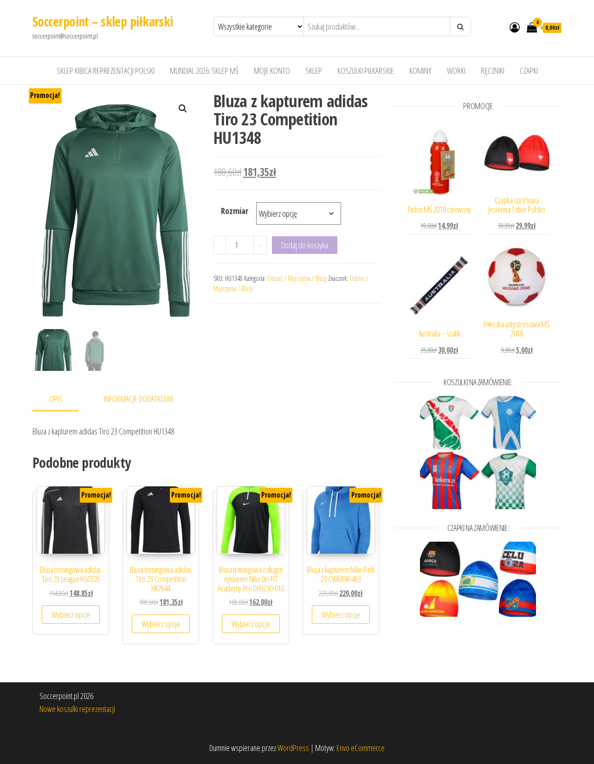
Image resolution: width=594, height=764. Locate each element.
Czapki (529, 70)
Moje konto (272, 70)
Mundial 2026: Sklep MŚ (204, 70)
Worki (456, 70)
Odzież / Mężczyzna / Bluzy (297, 278)
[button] (182, 108)
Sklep (313, 70)
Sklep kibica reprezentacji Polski (106, 70)
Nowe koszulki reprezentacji (77, 708)
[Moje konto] (515, 27)
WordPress (293, 747)
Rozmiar (234, 210)
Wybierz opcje (71, 614)
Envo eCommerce (360, 747)
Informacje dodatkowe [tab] (138, 398)
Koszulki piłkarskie (365, 70)
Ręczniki (492, 70)
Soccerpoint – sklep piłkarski (102, 21)
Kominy (420, 70)
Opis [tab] (56, 398)
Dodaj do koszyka (304, 245)
